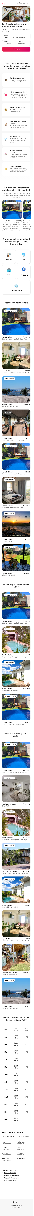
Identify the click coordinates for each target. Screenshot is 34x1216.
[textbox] (9, 44)
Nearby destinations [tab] (8, 1136)
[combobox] (16, 37)
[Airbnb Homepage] (3, 3)
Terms (19, 1207)
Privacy (14, 1207)
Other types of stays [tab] (23, 1136)
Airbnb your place (23, 3)
